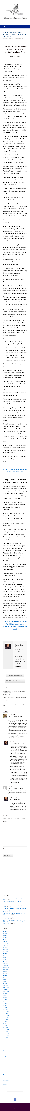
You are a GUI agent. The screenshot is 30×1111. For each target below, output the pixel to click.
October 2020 (5, 1062)
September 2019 (6, 1080)
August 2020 (5, 1066)
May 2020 (5, 1072)
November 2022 (6, 1017)
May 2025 (5, 959)
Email (4, 843)
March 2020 (5, 1076)
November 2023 (6, 993)
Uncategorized (10, 639)
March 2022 (5, 1027)
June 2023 (5, 1003)
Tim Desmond (11, 714)
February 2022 (6, 1029)
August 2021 (5, 1042)
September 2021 (6, 1040)
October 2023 (5, 995)
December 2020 (6, 1058)
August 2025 (5, 953)
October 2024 (5, 971)
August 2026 (5, 931)
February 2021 (6, 1054)
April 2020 (5, 1074)
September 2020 (6, 1064)
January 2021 (5, 1056)
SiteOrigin (17, 1108)
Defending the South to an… (15, 675)
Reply (21, 716)
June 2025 (5, 957)
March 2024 (5, 985)
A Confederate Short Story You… (15, 681)
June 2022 (5, 1021)
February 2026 (6, 943)
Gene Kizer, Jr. (18, 38)
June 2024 (5, 979)
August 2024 (5, 975)
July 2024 (5, 977)
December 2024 (6, 967)
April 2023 (5, 1007)
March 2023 (5, 1009)
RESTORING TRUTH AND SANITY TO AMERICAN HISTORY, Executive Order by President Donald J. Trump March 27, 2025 (14, 922)
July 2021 (5, 1044)
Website (4, 848)
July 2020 (5, 1068)
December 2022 (6, 1015)
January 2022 (5, 1031)
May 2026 (5, 937)
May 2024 (5, 981)
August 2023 (5, 999)
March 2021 (5, 1052)
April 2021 (5, 1050)
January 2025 (5, 965)
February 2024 (6, 987)
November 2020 (6, 1060)
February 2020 (6, 1078)
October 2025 (5, 949)
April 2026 (5, 939)
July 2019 (5, 1082)
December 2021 (6, 1033)
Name (4, 837)
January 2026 (5, 945)
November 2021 (6, 1036)
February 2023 (6, 1011)
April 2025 (5, 961)
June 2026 (5, 935)
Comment (5, 821)
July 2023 (5, 1001)
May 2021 (5, 1048)
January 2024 (5, 989)
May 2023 (5, 1005)
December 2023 (6, 991)
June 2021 (5, 1046)
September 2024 (6, 973)
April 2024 (5, 983)
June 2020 (5, 1070)
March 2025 (5, 963)
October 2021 (5, 1037)
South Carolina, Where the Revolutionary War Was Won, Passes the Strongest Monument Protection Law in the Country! (14, 910)
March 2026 (5, 941)
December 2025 (6, 947)
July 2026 (5, 933)
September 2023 (6, 997)
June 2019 (5, 1084)
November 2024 (6, 969)
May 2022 (5, 1023)
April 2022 (5, 1025)
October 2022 (5, 1019)
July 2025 (5, 955)
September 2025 (6, 951)
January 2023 (5, 1013)
